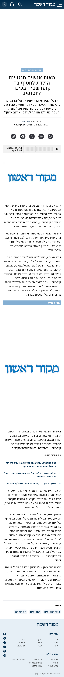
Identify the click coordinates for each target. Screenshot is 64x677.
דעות (56, 642)
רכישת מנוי (53, 666)
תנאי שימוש (37, 666)
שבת (40, 645)
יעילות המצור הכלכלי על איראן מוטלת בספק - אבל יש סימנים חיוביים (30, 474)
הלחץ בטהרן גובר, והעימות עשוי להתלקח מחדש (32, 483)
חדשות (55, 639)
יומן (56, 645)
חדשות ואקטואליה (32, 70)
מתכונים (22, 642)
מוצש (39, 642)
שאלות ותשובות (18, 659)
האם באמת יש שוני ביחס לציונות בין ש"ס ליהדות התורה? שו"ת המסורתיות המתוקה (31, 464)
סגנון (23, 639)
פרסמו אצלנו (36, 659)
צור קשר (54, 659)
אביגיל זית (37, 121)
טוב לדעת (21, 645)
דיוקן (40, 639)
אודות (55, 662)
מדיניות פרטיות (35, 662)
